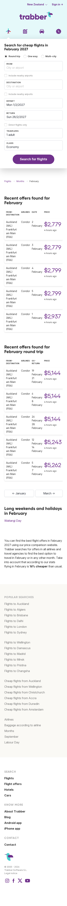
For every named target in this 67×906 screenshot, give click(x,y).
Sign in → (57, 4)
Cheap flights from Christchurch (24, 692)
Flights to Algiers (15, 609)
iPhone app (12, 828)
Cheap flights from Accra (20, 698)
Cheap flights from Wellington (23, 686)
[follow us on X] (20, 882)
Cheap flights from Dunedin (21, 704)
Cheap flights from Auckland (22, 681)
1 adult (10, 135)
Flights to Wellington (17, 642)
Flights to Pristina (15, 665)
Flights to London (15, 626)
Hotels (9, 789)
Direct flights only (18, 125)
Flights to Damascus (17, 648)
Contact (10, 844)
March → (49, 493)
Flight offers (13, 784)
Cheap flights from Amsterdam (23, 709)
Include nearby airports (21, 75)
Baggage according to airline (22, 725)
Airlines (9, 719)
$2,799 (52, 270)
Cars (7, 795)
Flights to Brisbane (16, 615)
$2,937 (52, 316)
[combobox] (33, 66)
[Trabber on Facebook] (13, 882)
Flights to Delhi (13, 621)
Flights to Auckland (16, 604)
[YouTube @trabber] (27, 882)
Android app (13, 823)
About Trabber (14, 811)
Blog (7, 817)
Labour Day (11, 742)
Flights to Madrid (15, 654)
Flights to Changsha (17, 671)
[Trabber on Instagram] (7, 882)
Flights (9, 778)
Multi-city (50, 56)
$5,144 (52, 372)
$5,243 (53, 442)
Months (9, 731)
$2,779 (52, 224)
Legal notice (10, 873)
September (11, 736)
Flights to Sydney (15, 632)
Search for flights (33, 159)
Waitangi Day (12, 520)
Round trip (14, 56)
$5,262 (52, 465)
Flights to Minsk (14, 659)
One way (33, 56)
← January (19, 493)
